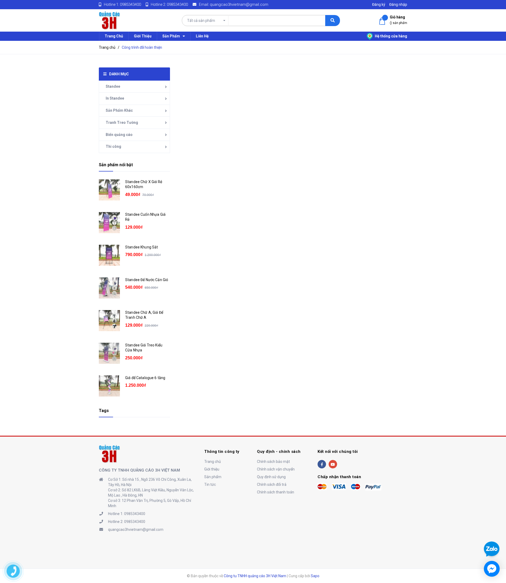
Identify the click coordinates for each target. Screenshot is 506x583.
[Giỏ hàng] (383, 21)
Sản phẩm (212, 477)
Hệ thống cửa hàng (390, 36)
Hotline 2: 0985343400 (126, 522)
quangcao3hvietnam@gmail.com (239, 4)
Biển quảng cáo (119, 135)
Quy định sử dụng (271, 477)
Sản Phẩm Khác (119, 110)
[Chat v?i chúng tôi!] (492, 569)
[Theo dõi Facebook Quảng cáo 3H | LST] (322, 464)
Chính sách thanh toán (275, 492)
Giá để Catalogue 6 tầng (145, 378)
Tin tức (210, 484)
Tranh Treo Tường (122, 122)
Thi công (113, 146)
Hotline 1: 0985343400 (126, 514)
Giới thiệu (211, 469)
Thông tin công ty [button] (222, 451)
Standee (113, 86)
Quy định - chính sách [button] (279, 451)
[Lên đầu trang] (491, 529)
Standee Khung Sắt (141, 247)
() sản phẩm (398, 20)
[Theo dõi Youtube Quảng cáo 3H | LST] (333, 464)
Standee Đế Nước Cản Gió (146, 280)
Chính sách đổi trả (271, 484)
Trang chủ (212, 461)
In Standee (115, 98)
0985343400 (130, 4)
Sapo (315, 576)
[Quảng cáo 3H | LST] (109, 453)
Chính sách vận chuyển (276, 469)
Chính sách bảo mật (273, 461)
